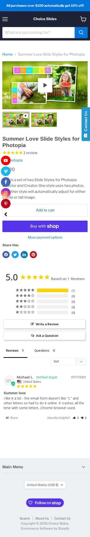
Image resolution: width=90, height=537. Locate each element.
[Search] (81, 32)
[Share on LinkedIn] (24, 254)
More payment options (45, 237)
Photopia (15, 160)
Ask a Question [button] (47, 335)
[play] (45, 85)
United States (43, 485)
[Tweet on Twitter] (15, 254)
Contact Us (62, 518)
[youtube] (6, 160)
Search (25, 518)
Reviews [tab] (12, 350)
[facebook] (6, 182)
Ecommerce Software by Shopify (45, 528)
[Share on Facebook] (6, 254)
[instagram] (6, 193)
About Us (42, 518)
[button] (75, 418)
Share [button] (13, 418)
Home (7, 54)
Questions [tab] (41, 350)
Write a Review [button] (47, 324)
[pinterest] (6, 203)
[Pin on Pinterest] (33, 254)
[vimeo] (6, 171)
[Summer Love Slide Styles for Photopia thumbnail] (16, 119)
